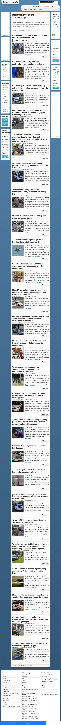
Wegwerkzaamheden (5, 111)
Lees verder (28, 54)
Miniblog (5, 682)
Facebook (5, 72)
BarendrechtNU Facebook (28, 696)
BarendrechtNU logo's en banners (50, 678)
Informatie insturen (5, 124)
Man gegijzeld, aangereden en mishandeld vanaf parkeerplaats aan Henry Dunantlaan (30, 596)
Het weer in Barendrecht (8, 686)
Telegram (4, 71)
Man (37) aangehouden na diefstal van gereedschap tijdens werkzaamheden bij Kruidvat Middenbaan (29, 292)
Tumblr (24, 687)
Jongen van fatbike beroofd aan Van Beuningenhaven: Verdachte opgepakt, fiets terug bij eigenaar (28, 112)
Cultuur (4, 94)
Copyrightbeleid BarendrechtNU (49, 680)
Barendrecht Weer (56, 60)
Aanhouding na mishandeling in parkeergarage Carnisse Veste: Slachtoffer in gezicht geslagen (30, 619)
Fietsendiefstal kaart (7, 697)
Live (34, 6)
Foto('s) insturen (45, 691)
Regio (4, 105)
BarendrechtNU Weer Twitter (29, 711)
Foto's (52, 6)
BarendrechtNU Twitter (27, 706)
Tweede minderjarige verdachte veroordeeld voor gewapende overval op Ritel (29, 191)
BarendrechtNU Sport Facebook (29, 702)
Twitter (4, 69)
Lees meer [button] (28, 723)
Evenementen (46, 6)
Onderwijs (5, 102)
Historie (4, 96)
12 (30, 30)
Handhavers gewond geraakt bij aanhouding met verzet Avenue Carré (28, 62)
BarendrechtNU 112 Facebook (29, 700)
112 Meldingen (6, 680)
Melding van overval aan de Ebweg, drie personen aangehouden (29, 216)
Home (24, 6)
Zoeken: (54, 31)
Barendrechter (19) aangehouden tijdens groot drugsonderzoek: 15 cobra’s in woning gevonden (29, 395)
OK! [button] (54, 723)
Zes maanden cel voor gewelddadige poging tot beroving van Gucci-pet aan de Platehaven (30, 165)
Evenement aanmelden (47, 692)
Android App (25, 674)
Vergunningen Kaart (5, 156)
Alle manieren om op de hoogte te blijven (30, 690)
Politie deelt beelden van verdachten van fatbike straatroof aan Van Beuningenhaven (29, 37)
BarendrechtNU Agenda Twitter (29, 716)
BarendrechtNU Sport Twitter (29, 720)
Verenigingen (5, 109)
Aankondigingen (5, 89)
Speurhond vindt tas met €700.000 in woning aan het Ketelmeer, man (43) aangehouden (27, 265)
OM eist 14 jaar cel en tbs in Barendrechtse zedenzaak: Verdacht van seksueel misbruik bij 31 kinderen (30, 318)
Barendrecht (5, 91)
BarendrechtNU (5, 93)
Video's (25, 9)
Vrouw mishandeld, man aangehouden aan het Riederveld (30, 446)
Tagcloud (5, 704)
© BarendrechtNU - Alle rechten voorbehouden (49, 675)
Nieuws (4, 678)
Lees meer (45, 56)
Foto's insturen (5, 119)
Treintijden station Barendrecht (10, 687)
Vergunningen (6, 700)
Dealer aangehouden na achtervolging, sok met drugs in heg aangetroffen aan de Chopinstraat (30, 87)
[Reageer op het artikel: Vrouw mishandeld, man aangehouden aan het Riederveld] (24, 450)
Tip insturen (44, 689)
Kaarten (30, 9)
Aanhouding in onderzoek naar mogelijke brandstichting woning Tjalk (29, 644)
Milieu (4, 98)
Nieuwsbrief (5, 67)
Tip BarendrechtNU (29, 26)
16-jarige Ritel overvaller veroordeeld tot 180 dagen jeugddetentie (29, 521)
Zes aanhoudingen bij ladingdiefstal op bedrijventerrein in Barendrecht (29, 240)
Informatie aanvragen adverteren (49, 694)
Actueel (29, 6)
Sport (4, 107)
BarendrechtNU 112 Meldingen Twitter (29, 708)
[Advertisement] (7, 24)
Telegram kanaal (26, 686)
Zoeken (35, 9)
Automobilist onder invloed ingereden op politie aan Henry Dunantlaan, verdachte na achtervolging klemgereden (29, 421)
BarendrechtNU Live (7, 684)
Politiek (4, 104)
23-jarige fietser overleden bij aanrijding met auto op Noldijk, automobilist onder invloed (29, 570)
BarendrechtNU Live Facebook (29, 698)
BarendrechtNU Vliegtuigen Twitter (30, 718)
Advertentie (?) (5, 35)
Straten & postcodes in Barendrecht (11, 706)
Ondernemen (5, 100)
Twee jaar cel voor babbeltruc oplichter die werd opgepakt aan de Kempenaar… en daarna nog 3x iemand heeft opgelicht (30, 546)
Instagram (5, 74)
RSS (23, 678)
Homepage (5, 674)
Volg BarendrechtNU (5, 77)
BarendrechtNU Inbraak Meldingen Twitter (30, 713)
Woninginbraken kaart (8, 699)
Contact (40, 9)
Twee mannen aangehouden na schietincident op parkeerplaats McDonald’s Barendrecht (25, 369)
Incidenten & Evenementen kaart (10, 693)
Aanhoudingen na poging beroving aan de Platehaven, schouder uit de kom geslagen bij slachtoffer (30, 496)
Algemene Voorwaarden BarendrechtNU (47, 682)
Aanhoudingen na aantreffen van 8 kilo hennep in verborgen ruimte (28, 470)
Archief (55, 87)
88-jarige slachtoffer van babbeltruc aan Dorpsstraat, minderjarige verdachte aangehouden (29, 342)
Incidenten (38, 6)
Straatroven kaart (7, 695)
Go (54, 35)
